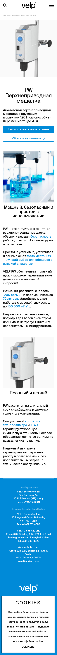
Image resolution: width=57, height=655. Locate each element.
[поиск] (5, 5)
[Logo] (28, 5)
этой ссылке (27, 627)
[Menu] (51, 5)
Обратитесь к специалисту (28, 138)
